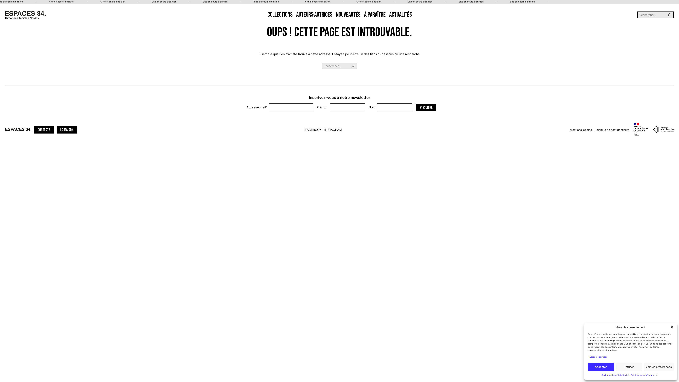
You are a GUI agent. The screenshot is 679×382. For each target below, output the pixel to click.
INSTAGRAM (333, 130)
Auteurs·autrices (314, 15)
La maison (66, 130)
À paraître (375, 15)
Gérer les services (598, 356)
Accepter (601, 367)
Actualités (400, 15)
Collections (280, 15)
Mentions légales (581, 130)
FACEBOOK (313, 130)
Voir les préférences (659, 367)
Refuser (629, 367)
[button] (672, 327)
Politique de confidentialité (615, 375)
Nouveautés (348, 15)
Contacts (44, 130)
